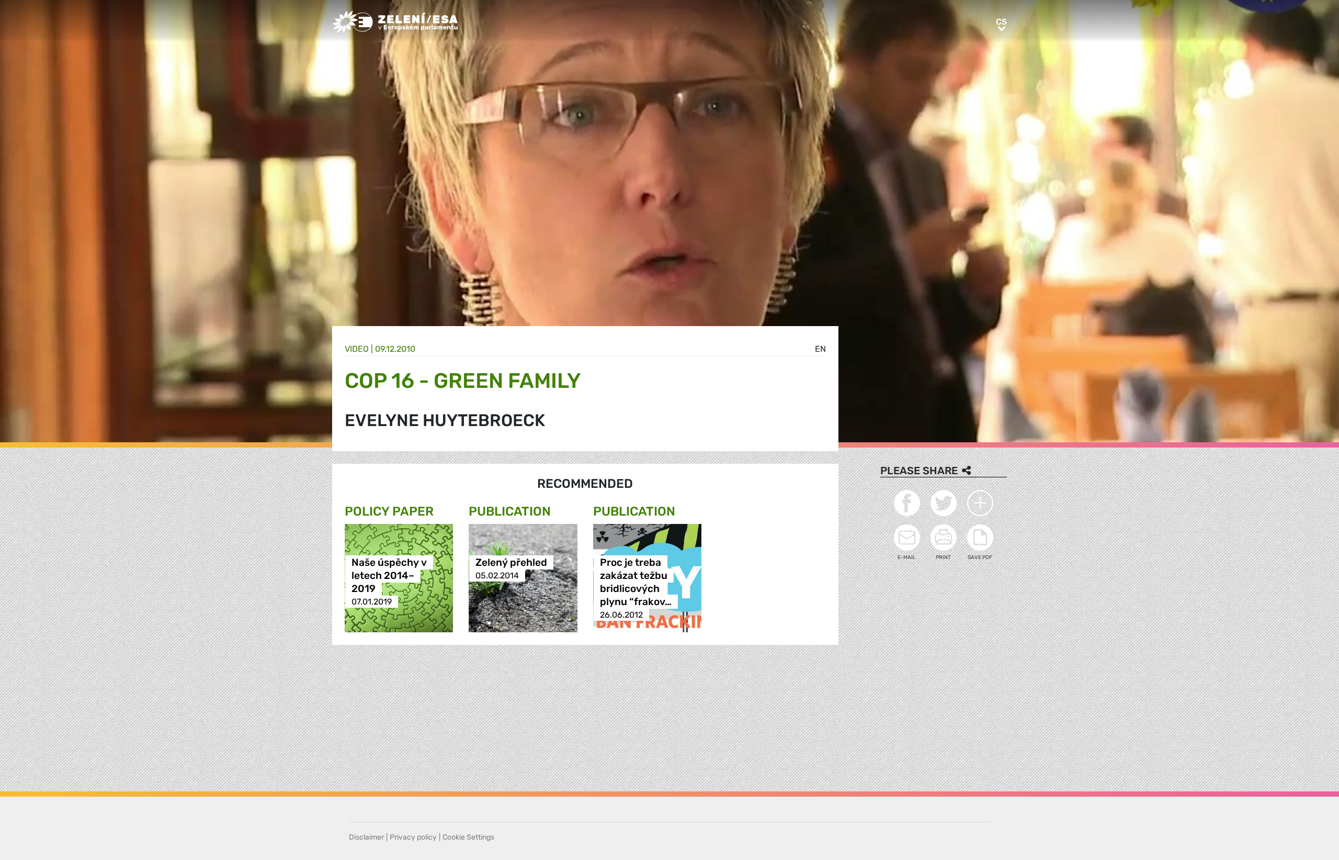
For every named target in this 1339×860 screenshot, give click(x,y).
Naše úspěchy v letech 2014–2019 (389, 575)
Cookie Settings (468, 837)
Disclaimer (366, 837)
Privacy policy (413, 837)
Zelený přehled (511, 562)
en (820, 349)
